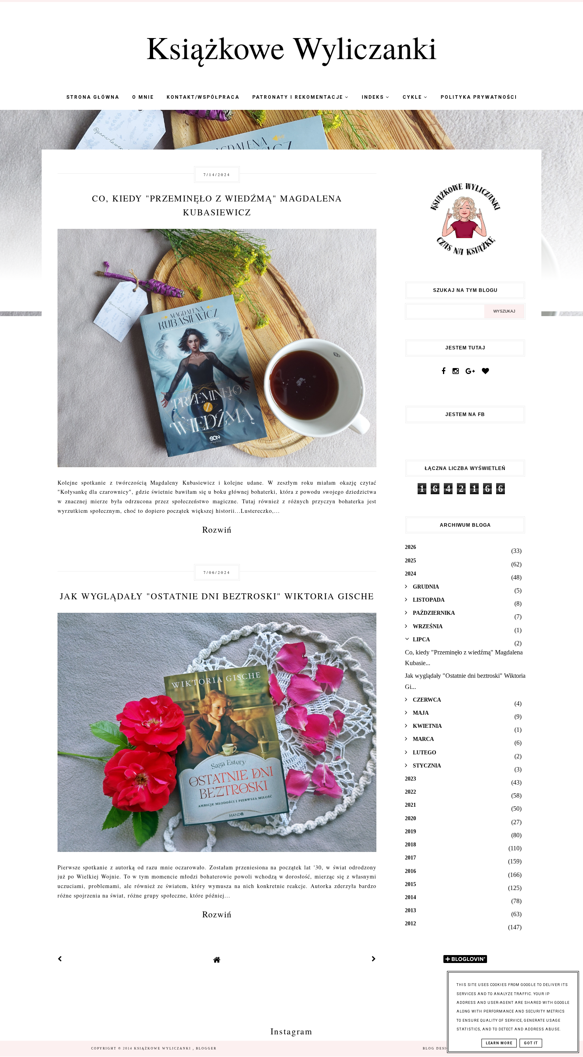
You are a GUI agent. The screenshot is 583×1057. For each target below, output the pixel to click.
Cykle (413, 97)
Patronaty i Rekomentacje (298, 97)
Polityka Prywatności (479, 97)
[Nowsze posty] (60, 959)
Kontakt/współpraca (203, 97)
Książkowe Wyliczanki (291, 47)
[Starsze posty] (374, 959)
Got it (531, 1043)
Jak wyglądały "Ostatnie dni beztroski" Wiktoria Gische (217, 596)
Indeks (374, 97)
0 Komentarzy (346, 247)
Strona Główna (92, 97)
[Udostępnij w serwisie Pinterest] (360, 323)
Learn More (499, 1043)
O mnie (143, 97)
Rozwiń (217, 529)
